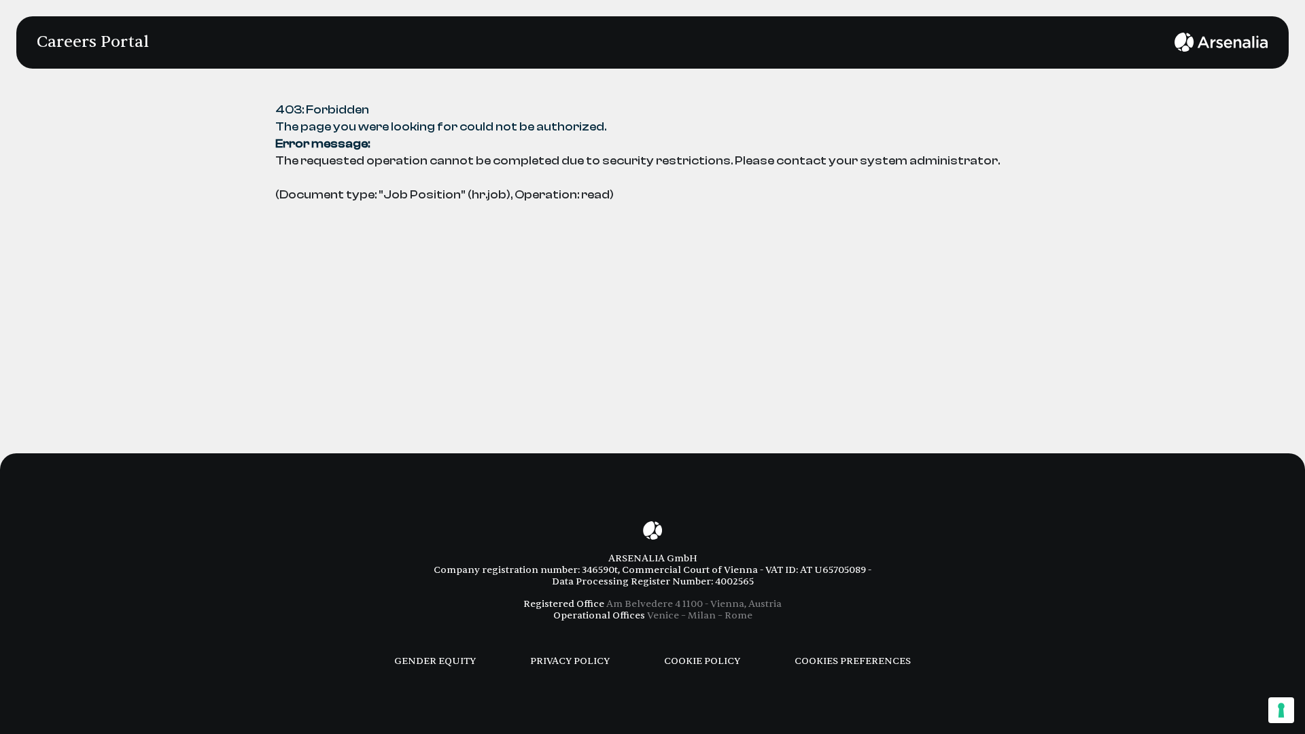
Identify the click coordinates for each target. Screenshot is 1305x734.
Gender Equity (435, 661)
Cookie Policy (702, 661)
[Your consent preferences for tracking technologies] (1281, 710)
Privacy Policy (570, 661)
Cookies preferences (853, 661)
